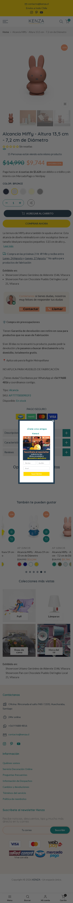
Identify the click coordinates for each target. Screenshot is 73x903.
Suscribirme (36, 474)
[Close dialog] (53, 421)
